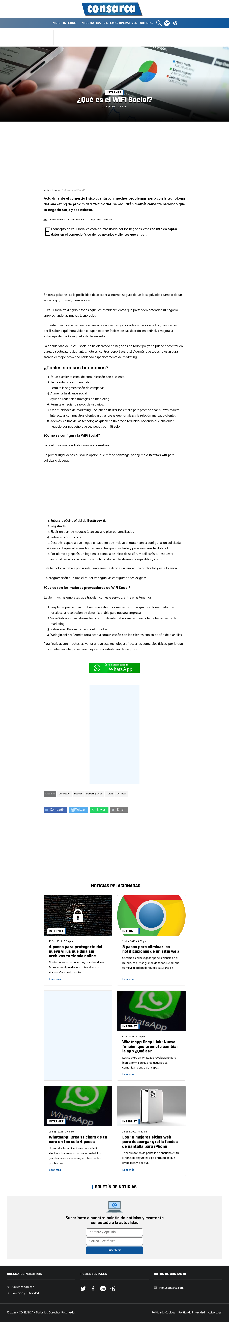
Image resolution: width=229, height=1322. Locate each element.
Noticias (146, 23)
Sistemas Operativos (120, 23)
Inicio (55, 23)
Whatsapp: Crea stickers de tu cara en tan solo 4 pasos (78, 1139)
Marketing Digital (94, 794)
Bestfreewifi (64, 794)
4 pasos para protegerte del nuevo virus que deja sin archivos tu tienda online (75, 951)
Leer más (55, 979)
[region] (114, 155)
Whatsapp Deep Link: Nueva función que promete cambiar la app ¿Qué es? (150, 1046)
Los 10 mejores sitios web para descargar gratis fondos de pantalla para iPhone (150, 1142)
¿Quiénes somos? (23, 1287)
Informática (90, 23)
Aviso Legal (215, 1312)
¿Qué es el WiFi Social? (114, 99)
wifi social (121, 794)
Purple (110, 794)
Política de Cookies (163, 1312)
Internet (70, 23)
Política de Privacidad (191, 1312)
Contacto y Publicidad (25, 1293)
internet (78, 794)
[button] (159, 23)
